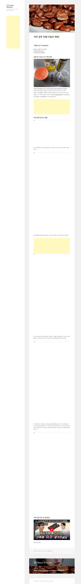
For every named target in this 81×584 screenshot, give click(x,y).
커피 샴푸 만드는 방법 (38, 50)
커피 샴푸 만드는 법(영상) (39, 52)
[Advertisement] (13, 32)
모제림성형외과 (58, 94)
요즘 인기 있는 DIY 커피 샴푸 (40, 49)
